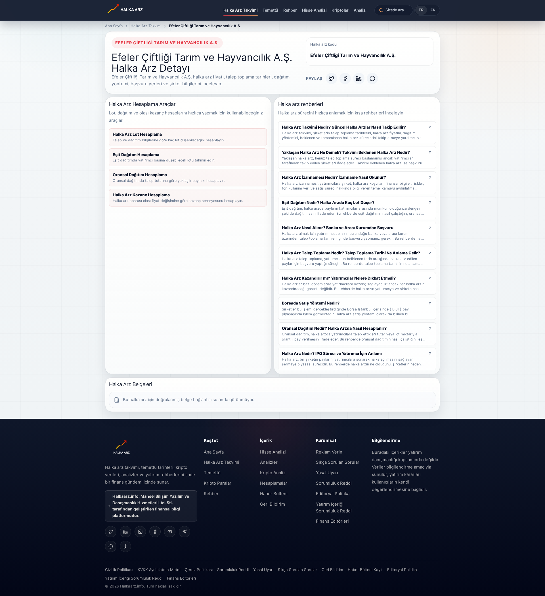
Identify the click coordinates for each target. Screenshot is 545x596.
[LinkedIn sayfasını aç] (125, 531)
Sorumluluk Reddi (334, 483)
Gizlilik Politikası (119, 569)
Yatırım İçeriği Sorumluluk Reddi (334, 507)
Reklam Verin (329, 452)
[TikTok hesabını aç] (125, 546)
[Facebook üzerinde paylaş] (345, 78)
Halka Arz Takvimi (240, 10)
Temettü (270, 10)
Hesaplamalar (273, 483)
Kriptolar (340, 10)
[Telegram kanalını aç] (184, 531)
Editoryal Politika (332, 493)
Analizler (269, 462)
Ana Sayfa (114, 26)
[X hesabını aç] (110, 531)
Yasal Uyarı (327, 472)
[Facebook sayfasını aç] (155, 531)
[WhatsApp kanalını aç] (110, 546)
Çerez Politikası (199, 569)
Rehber (290, 10)
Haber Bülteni (274, 493)
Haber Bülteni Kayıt (365, 569)
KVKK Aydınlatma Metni (159, 569)
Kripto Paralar (217, 483)
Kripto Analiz (273, 472)
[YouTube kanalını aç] (169, 531)
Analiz (360, 10)
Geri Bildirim (272, 504)
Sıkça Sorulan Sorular (337, 462)
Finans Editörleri (332, 521)
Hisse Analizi (314, 10)
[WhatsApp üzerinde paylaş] (372, 78)
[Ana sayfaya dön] (141, 10)
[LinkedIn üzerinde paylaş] (358, 78)
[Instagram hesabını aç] (140, 531)
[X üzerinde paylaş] (331, 78)
